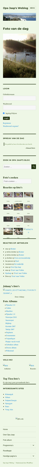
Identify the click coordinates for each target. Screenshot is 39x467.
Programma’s (8, 445)
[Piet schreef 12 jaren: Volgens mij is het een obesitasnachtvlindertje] (28, 219)
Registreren (7, 123)
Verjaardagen (10, 338)
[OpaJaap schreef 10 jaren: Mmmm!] (18, 219)
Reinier (13, 249)
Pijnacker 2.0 (10, 305)
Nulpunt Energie (11, 400)
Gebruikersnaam (8, 94)
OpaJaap (8, 273)
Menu (32, 8)
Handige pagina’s (10, 456)
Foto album (7, 440)
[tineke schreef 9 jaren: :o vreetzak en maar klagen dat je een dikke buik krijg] (28, 194)
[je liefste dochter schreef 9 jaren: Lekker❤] (18, 194)
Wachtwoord (7, 104)
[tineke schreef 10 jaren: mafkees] (8, 218)
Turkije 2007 (10, 329)
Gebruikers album (12, 344)
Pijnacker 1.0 (10, 314)
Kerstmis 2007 (10, 326)
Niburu (7, 397)
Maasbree (9, 311)
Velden (8, 308)
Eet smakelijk (19, 264)
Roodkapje (7, 450)
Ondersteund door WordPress (24, 463)
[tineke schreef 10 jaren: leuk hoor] (18, 207)
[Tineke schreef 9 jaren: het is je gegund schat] (8, 194)
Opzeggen (8, 403)
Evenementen (10, 335)
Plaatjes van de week (13, 341)
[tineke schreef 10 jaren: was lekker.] (28, 206)
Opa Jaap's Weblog (15, 8)
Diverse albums (11, 347)
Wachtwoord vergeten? (11, 126)
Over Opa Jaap (16, 267)
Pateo (7, 406)
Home (5, 429)
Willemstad (10, 350)
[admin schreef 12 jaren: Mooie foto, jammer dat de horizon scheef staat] (8, 231)
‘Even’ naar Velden (17, 270)
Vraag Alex (9, 409)
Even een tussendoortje (22, 258)
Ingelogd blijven (11, 113)
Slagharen (9, 332)
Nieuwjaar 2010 (11, 317)
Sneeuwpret (10, 320)
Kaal (17, 261)
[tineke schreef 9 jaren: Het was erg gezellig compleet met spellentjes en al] (8, 206)
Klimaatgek (9, 394)
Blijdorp (8, 323)
